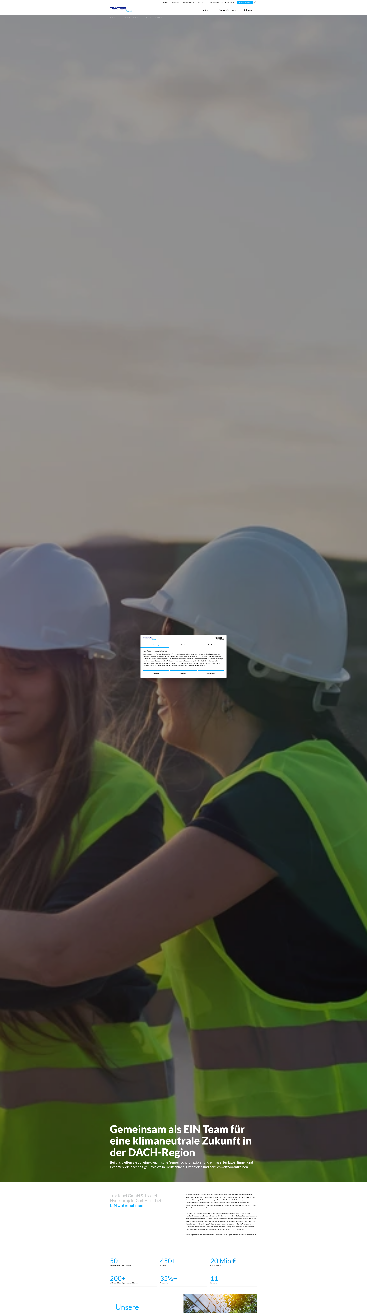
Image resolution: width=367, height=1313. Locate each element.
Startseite (113, 18)
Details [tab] (183, 645)
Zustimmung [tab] (155, 645)
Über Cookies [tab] (212, 645)
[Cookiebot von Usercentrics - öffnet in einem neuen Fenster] (216, 638)
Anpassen (182, 673)
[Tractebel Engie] (121, 10)
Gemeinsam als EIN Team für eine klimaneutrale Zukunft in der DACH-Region (140, 18)
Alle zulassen (211, 673)
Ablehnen (156, 673)
